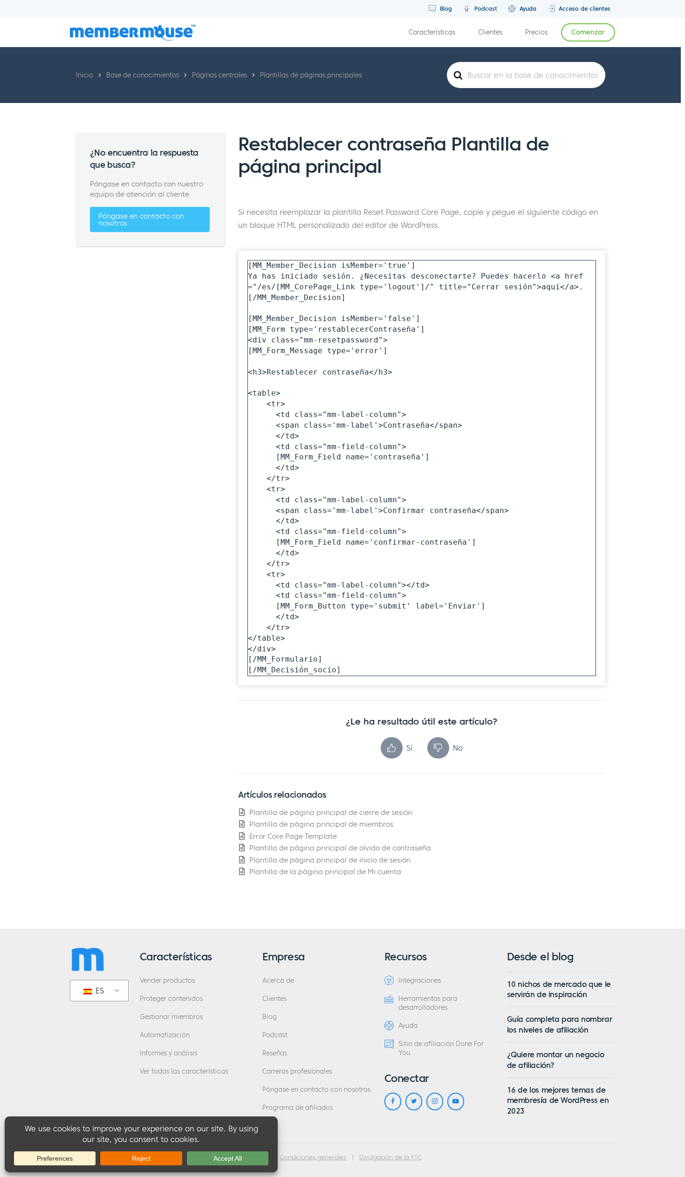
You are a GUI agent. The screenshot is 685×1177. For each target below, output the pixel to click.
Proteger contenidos (171, 999)
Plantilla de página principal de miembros (321, 824)
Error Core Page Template (293, 836)
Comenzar (588, 32)
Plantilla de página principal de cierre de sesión (330, 812)
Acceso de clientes (583, 8)
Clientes (490, 32)
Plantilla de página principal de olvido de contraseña (340, 847)
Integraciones (419, 981)
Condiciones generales (313, 1157)
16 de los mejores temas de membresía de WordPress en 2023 (558, 1100)
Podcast (485, 8)
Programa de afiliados (297, 1108)
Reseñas (274, 1053)
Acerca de (278, 981)
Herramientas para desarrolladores (427, 1003)
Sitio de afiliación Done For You (441, 1048)
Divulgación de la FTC (390, 1157)
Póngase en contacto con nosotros (141, 219)
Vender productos (167, 981)
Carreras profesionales (297, 1071)
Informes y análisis (168, 1053)
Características (432, 32)
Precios (536, 32)
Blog (445, 8)
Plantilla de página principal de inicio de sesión (330, 859)
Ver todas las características (184, 1071)
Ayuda (527, 8)
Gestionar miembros (171, 1017)
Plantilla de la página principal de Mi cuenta (325, 871)
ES (98, 990)
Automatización (165, 1035)
